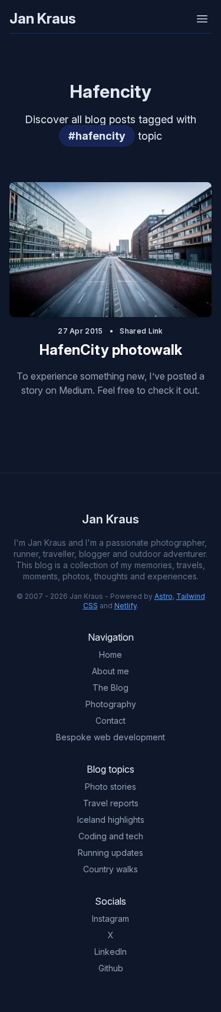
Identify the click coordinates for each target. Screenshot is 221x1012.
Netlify (125, 605)
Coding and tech (110, 836)
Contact (110, 721)
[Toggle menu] (202, 18)
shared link (141, 331)
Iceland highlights (110, 820)
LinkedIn (110, 952)
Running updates (110, 853)
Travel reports (110, 803)
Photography (110, 704)
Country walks (110, 869)
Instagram (110, 919)
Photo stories (110, 787)
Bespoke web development (110, 737)
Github (110, 968)
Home (110, 655)
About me (110, 671)
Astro (163, 596)
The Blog (110, 688)
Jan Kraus (42, 18)
